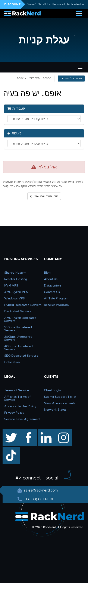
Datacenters (53, 285)
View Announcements (59, 403)
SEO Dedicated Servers (21, 356)
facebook (28, 431)
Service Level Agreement (22, 419)
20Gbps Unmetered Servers (18, 338)
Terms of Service (16, 390)
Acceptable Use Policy (20, 406)
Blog (47, 272)
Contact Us (52, 292)
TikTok (8, 449)
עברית (20, 78)
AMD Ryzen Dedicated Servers (20, 319)
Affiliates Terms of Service (17, 398)
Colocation (12, 362)
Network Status (55, 409)
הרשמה (47, 78)
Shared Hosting (15, 272)
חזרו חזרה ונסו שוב (45, 196)
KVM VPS (11, 285)
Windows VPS (14, 298)
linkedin (44, 431)
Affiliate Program (56, 298)
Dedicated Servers (17, 311)
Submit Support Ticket (60, 397)
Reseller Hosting (15, 279)
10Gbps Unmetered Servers (18, 328)
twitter (8, 431)
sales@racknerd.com (41, 490)
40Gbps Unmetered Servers (18, 347)
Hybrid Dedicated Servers (22, 305)
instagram (63, 431)
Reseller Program (56, 305)
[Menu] (79, 13)
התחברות (34, 78)
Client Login (52, 390)
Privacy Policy (14, 413)
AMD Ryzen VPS (16, 292)
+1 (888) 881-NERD (38, 499)
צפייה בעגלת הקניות (71, 78)
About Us (50, 279)
